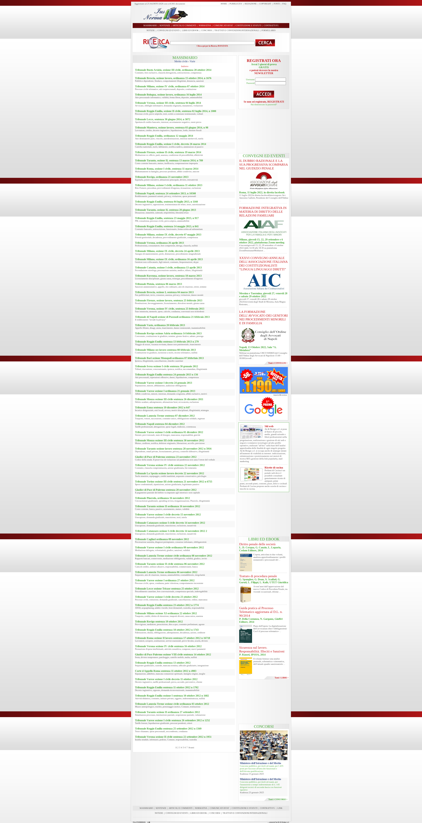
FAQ (284, 3)
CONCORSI (206, 30)
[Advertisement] (239, 14)
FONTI (277, 3)
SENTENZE (161, 808)
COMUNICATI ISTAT (219, 808)
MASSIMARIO (146, 808)
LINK (279, 808)
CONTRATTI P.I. (267, 808)
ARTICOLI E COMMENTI (180, 808)
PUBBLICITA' (235, 3)
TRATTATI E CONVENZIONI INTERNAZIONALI (236, 30)
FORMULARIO (268, 30)
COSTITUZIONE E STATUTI (244, 808)
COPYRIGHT (265, 3)
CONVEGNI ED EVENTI (168, 30)
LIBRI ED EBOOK (190, 30)
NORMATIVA (201, 808)
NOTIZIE (151, 30)
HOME (224, 3)
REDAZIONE (251, 3)
